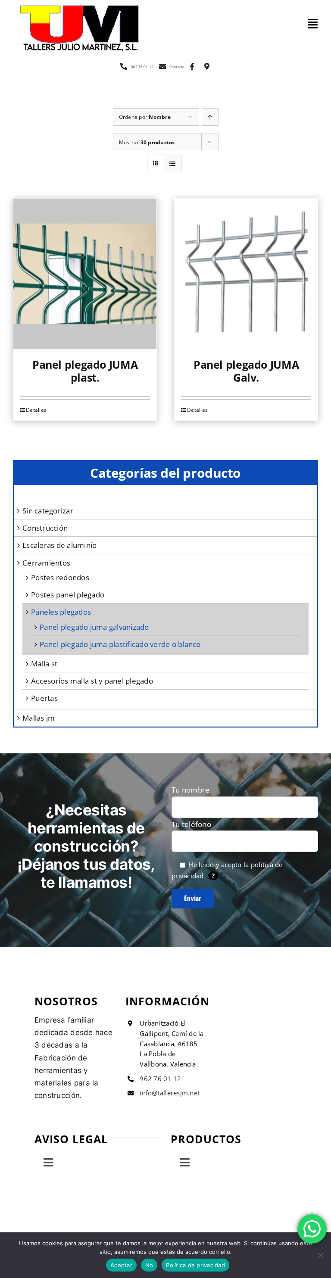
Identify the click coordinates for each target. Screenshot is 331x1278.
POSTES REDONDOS (60, 577)
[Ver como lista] (172, 163)
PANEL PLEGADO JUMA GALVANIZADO (94, 627)
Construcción (45, 528)
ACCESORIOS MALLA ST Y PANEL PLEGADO (92, 681)
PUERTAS (44, 698)
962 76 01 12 (160, 1078)
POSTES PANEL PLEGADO (67, 595)
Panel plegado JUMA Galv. (246, 371)
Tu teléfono (191, 824)
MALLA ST (44, 664)
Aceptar (121, 1265)
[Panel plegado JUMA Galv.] (246, 274)
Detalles (197, 410)
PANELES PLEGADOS (61, 612)
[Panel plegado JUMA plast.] (84, 274)
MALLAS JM (38, 718)
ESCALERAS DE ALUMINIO (59, 545)
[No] (320, 1255)
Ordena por (145, 117)
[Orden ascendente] (210, 117)
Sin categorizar (47, 511)
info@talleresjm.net (170, 1092)
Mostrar (147, 142)
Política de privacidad (195, 1265)
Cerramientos (46, 563)
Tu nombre (190, 790)
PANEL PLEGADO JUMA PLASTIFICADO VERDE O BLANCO (120, 644)
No (149, 1265)
